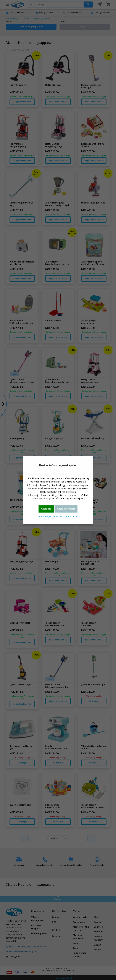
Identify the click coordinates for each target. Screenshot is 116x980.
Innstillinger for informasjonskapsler (58, 516)
